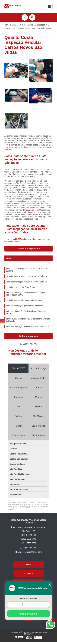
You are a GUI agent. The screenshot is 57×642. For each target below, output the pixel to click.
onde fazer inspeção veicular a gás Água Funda (26, 282)
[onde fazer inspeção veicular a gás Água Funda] (41, 70)
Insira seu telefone (28, 599)
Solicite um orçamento (28, 248)
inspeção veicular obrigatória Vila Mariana (24, 300)
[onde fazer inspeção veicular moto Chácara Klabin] (16, 120)
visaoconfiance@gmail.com (29, 552)
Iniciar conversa (28, 613)
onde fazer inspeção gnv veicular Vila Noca (24, 306)
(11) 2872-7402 (29, 539)
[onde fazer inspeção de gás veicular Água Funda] (41, 95)
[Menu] (49, 6)
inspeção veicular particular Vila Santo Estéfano (26, 276)
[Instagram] (2, 321)
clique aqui (36, 239)
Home (28, 564)
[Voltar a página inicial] (12, 6)
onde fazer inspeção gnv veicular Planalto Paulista (27, 326)
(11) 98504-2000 (21, 239)
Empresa (28, 573)
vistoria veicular (32, 210)
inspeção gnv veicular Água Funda (20, 287)
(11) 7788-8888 (29, 543)
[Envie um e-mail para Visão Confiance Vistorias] (32, 17)
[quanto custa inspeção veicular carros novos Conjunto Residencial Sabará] (16, 95)
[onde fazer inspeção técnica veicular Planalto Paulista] (16, 70)
